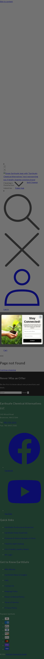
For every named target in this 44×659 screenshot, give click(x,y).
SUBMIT (32, 341)
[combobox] (32, 336)
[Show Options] (40, 336)
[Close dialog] (40, 316)
